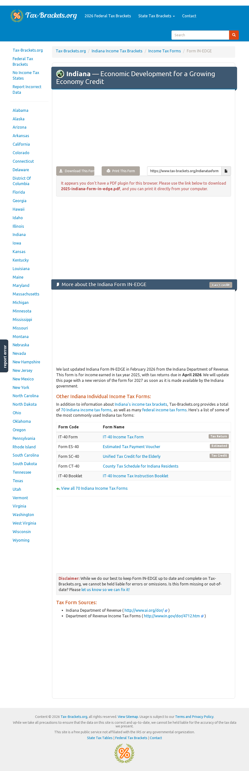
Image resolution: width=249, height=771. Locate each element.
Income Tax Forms (164, 51)
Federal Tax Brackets (23, 61)
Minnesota (22, 311)
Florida (19, 192)
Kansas (19, 251)
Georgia (20, 200)
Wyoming (21, 540)
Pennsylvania (24, 438)
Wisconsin (22, 531)
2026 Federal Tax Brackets (108, 16)
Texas (18, 481)
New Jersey (22, 370)
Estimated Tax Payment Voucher (131, 446)
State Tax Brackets (155, 16)
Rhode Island (24, 447)
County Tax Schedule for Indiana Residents (140, 466)
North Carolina (26, 396)
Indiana (19, 234)
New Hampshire (26, 362)
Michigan (21, 302)
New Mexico (23, 379)
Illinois (18, 226)
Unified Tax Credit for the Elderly (131, 456)
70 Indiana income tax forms (86, 410)
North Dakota (25, 404)
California (21, 144)
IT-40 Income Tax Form (123, 437)
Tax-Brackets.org (28, 50)
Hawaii (19, 209)
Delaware (21, 170)
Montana (21, 336)
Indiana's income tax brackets (141, 404)
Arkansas (21, 135)
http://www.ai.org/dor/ (144, 610)
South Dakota (25, 463)
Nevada (19, 353)
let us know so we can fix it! (105, 589)
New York (21, 387)
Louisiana (21, 268)
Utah (17, 489)
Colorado (21, 152)
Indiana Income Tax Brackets (117, 51)
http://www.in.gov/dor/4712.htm (172, 616)
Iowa (17, 243)
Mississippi (22, 319)
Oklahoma (22, 421)
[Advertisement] (143, 128)
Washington (23, 514)
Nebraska (21, 345)
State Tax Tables (100, 738)
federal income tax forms (164, 410)
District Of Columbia (22, 181)
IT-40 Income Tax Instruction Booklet (135, 476)
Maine (18, 277)
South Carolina (26, 455)
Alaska (19, 119)
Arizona (20, 127)
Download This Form (78, 171)
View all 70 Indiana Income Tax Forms (94, 488)
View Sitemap (128, 717)
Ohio (17, 413)
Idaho (18, 218)
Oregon (19, 430)
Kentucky (21, 260)
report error (5, 356)
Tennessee (22, 472)
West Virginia (24, 523)
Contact (189, 16)
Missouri (20, 328)
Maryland (21, 285)
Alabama (20, 110)
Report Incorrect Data (27, 89)
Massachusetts (26, 294)
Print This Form (122, 171)
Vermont (20, 498)
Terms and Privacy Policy (194, 717)
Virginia (19, 506)
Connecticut (23, 161)
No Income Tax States (26, 75)
